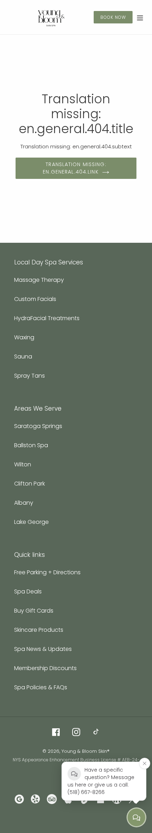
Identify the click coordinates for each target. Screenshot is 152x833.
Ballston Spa (31, 445)
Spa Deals (28, 591)
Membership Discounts (45, 668)
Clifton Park (29, 483)
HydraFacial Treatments (47, 318)
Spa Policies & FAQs (40, 687)
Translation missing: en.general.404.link (74, 168)
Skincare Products (38, 630)
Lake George (31, 522)
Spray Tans (29, 376)
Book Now (113, 17)
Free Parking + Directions (47, 572)
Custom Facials (35, 299)
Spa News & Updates (43, 649)
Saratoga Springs (38, 426)
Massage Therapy (39, 280)
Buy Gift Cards (33, 611)
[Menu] (140, 17)
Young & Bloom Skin (84, 751)
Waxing (24, 337)
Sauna (23, 356)
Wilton (22, 464)
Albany (23, 503)
